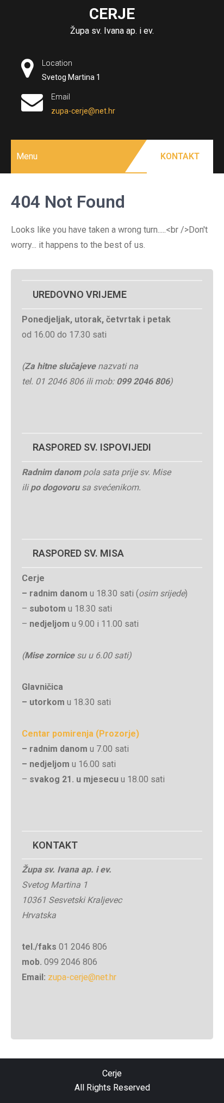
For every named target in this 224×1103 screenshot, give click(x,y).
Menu (27, 156)
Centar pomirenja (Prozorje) (80, 733)
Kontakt (180, 156)
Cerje (112, 14)
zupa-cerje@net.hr (83, 111)
